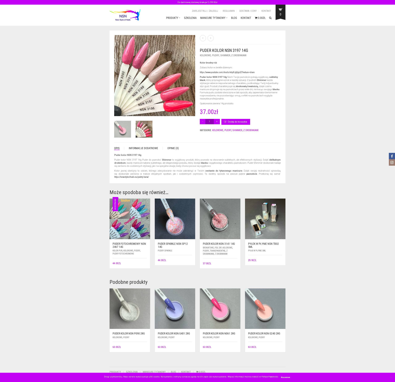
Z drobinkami (238, 55)
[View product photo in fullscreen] (189, 111)
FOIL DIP (218, 247)
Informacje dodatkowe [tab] (143, 148)
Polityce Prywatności (270, 377)
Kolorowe (205, 55)
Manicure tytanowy (212, 17)
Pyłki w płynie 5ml (257, 250)
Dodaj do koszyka (237, 121)
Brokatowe (208, 247)
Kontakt (266, 10)
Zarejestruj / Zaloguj (205, 10)
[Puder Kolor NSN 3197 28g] (211, 38)
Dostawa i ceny (248, 10)
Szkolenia (190, 17)
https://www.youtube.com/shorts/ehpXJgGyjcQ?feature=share (227, 72)
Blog (234, 17)
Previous (116, 72)
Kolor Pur (118, 250)
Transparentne (217, 251)
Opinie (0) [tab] (173, 148)
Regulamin (229, 10)
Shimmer (225, 55)
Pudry (215, 55)
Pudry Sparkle (165, 250)
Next (193, 72)
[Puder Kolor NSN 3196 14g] (203, 38)
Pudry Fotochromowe (123, 253)
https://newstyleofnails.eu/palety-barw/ (131, 177)
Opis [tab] (117, 148)
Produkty (172, 17)
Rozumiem (285, 377)
